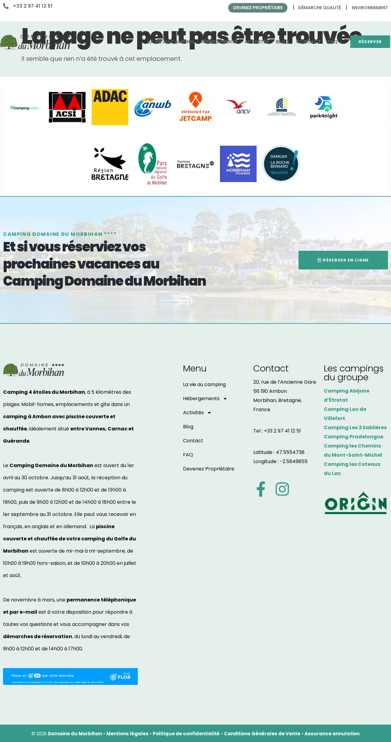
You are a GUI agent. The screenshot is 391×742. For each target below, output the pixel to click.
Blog (282, 41)
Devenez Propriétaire (208, 468)
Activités (256, 41)
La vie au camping (171, 41)
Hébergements (219, 41)
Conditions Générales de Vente (262, 733)
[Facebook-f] (261, 489)
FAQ (332, 41)
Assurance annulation (332, 733)
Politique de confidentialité (186, 733)
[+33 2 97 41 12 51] (6, 6)
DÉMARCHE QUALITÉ (319, 8)
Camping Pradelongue (353, 436)
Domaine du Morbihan (75, 733)
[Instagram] (282, 489)
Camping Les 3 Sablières (355, 427)
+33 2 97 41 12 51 (33, 5)
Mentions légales (127, 733)
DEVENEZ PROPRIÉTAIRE (258, 8)
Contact (308, 41)
